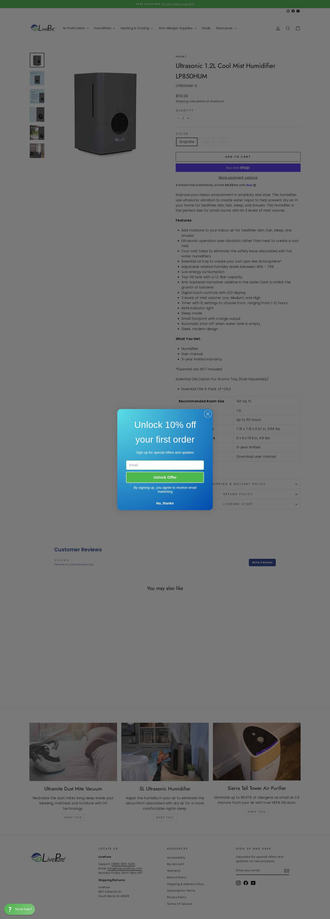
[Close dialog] (208, 414)
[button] (19, 909)
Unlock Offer (165, 477)
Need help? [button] (23, 909)
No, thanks (165, 503)
